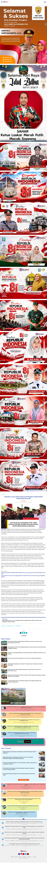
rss (32, 856)
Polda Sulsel (18, 625)
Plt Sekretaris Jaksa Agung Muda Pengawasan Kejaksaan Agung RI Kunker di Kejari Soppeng (18, 769)
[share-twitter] (22, 633)
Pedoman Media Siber (23, 856)
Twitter (26, 855)
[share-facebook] (20, 633)
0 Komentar (26, 788)
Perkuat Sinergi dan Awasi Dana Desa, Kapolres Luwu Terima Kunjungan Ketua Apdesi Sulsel (21, 733)
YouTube (29, 855)
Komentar (24, 635)
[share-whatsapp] (24, 633)
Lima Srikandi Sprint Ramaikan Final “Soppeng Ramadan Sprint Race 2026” (19, 774)
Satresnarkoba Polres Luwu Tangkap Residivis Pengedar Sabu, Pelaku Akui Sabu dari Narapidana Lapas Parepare (22, 621)
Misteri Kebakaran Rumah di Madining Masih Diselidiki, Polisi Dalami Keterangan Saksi (24, 720)
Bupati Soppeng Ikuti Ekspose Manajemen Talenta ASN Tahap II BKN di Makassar (19, 752)
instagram (29, 856)
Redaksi (12, 856)
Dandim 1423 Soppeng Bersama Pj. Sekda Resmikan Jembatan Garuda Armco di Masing (21, 812)
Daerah (3, 625)
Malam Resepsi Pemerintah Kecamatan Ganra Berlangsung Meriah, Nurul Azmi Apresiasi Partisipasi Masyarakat (24, 799)
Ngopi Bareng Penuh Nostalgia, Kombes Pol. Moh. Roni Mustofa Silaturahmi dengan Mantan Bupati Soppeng (26, 707)
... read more (40, 823)
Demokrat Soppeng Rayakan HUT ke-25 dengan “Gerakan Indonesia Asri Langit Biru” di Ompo (20, 763)
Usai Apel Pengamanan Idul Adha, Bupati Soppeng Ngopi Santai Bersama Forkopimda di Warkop (25, 714)
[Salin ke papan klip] (26, 633)
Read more (27, 710)
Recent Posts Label (45, 714)
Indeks (35, 856)
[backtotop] (23, 819)
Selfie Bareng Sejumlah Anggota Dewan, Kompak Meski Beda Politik (22, 805)
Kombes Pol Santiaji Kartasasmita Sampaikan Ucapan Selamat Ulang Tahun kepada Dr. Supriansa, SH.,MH (22, 727)
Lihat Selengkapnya (23, 779)
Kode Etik (16, 856)
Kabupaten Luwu (10, 625)
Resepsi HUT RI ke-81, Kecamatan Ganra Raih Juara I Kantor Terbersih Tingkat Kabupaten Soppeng (25, 792)
